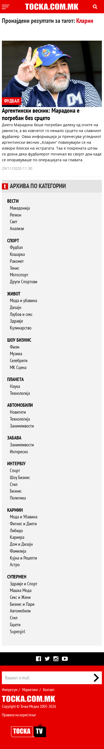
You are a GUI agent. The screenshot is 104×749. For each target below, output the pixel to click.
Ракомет (17, 261)
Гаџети (15, 625)
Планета (15, 379)
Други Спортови (23, 282)
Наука (15, 386)
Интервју (16, 464)
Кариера (17, 537)
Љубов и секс (21, 314)
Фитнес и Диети (23, 524)
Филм (14, 347)
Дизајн (15, 307)
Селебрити (18, 360)
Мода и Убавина (23, 517)
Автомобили (20, 405)
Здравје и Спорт (23, 584)
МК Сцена (18, 367)
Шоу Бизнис (20, 477)
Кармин (15, 510)
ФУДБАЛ (11, 101)
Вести (13, 201)
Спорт (13, 241)
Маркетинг (30, 689)
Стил (13, 484)
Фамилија (18, 551)
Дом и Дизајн (21, 544)
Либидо (16, 531)
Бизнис (16, 491)
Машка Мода (20, 590)
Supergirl (17, 631)
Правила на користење (19, 715)
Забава (14, 438)
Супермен (16, 577)
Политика (18, 498)
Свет (13, 222)
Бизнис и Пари (22, 604)
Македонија (20, 208)
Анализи (17, 228)
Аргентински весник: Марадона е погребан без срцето (40, 114)
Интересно (19, 452)
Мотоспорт (19, 275)
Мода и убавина (23, 300)
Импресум (9, 689)
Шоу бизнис (19, 340)
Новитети (18, 412)
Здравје (16, 321)
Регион (15, 215)
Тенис (14, 268)
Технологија (20, 393)
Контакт (48, 689)
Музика (16, 354)
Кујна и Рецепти (23, 558)
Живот (14, 294)
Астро (15, 565)
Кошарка (17, 254)
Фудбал (16, 247)
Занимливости (22, 426)
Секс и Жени (20, 597)
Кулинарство (20, 328)
